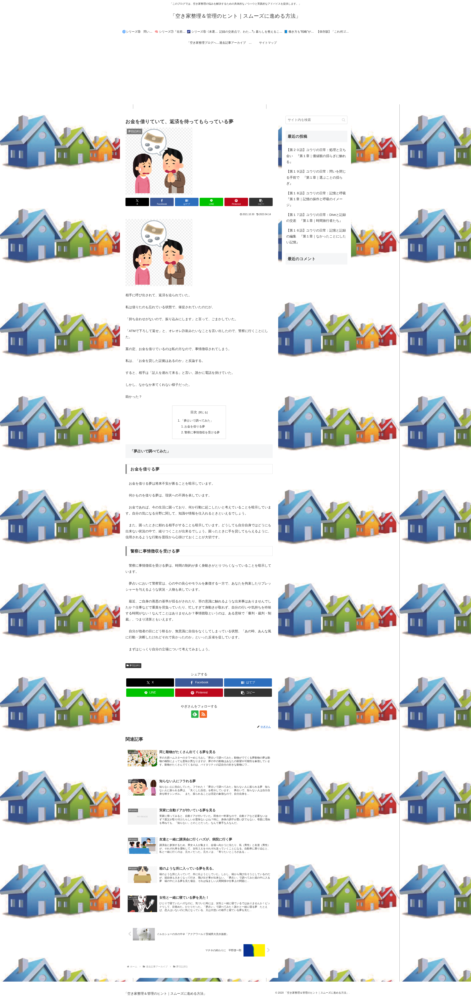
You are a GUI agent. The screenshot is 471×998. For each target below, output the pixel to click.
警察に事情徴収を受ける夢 (202, 432)
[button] (261, 202)
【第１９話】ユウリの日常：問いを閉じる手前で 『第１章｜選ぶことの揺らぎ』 (316, 177)
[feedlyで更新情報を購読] (195, 714)
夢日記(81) (135, 665)
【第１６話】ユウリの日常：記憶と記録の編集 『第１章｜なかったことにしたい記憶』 (316, 236)
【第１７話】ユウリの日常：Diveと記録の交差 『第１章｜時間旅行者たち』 (316, 217)
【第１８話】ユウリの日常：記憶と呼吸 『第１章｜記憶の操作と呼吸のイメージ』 (316, 199)
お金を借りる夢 (194, 426)
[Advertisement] (235, 78)
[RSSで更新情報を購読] (203, 714)
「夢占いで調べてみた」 (197, 420)
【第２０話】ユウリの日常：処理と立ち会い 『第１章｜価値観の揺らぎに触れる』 (316, 156)
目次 (193, 412)
